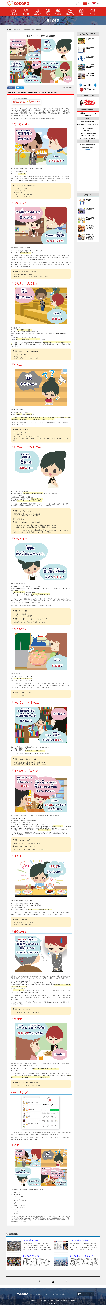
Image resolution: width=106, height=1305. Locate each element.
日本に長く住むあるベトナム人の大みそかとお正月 (90, 227)
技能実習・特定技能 (82, 18)
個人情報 (50, 1300)
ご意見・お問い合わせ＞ (86, 1293)
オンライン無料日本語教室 (90, 48)
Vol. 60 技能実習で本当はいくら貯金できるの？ (90, 66)
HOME (9, 29)
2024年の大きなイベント (32, 1256)
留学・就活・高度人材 (83, 21)
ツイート (20, 87)
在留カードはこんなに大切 (90, 200)
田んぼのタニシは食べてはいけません (90, 40)
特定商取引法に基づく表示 (68, 1300)
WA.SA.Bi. (88, 150)
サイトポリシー (35, 1300)
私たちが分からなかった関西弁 (31, 29)
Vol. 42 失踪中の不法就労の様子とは (90, 74)
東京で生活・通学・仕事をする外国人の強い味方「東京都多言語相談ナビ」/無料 (90, 237)
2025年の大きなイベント (33, 1240)
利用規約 (43, 1300)
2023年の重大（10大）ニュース (81, 1256)
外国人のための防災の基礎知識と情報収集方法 (90, 219)
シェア (11, 87)
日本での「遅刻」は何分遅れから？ (90, 56)
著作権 (57, 1300)
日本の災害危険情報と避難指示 (90, 209)
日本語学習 (16, 29)
